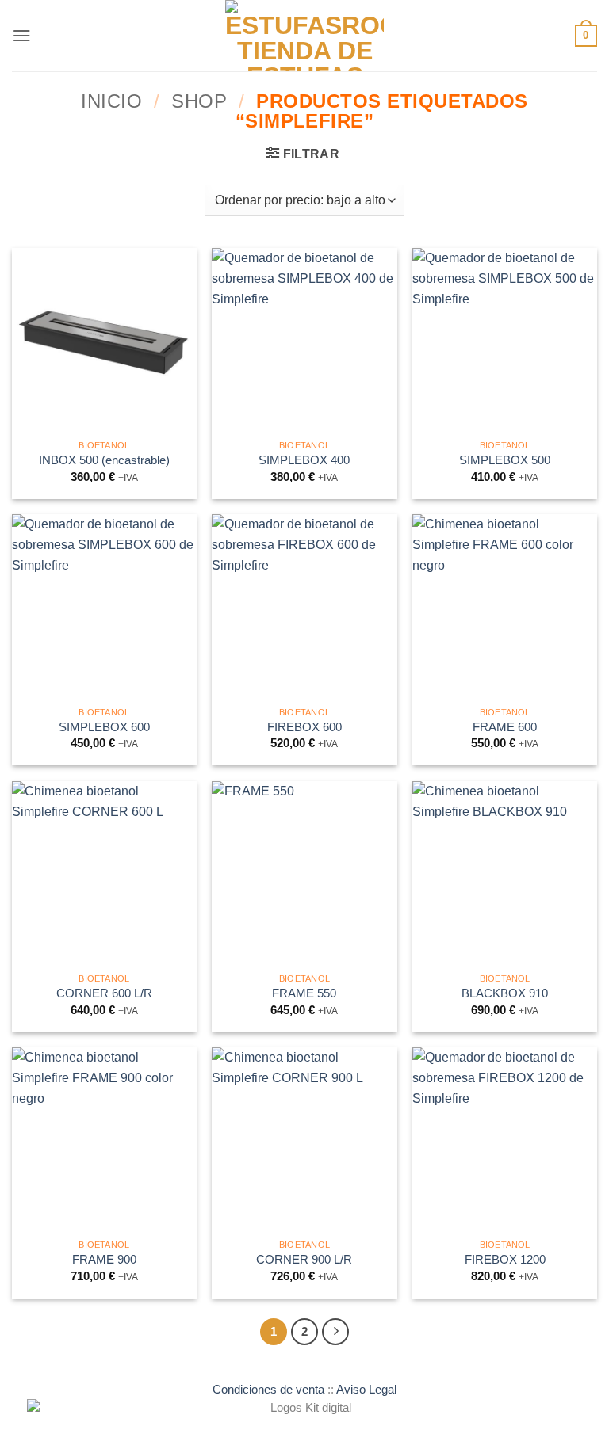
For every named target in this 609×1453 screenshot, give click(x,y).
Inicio (111, 101)
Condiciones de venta (268, 1389)
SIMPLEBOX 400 (304, 460)
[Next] (335, 1331)
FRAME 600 (505, 727)
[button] (22, 35)
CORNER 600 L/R (104, 993)
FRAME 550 (304, 993)
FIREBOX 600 (304, 727)
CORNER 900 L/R (304, 1259)
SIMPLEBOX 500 (504, 460)
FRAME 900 (104, 1259)
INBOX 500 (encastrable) (104, 460)
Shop (199, 101)
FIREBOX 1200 (505, 1259)
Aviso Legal (366, 1389)
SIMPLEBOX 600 (104, 727)
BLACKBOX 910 (505, 993)
